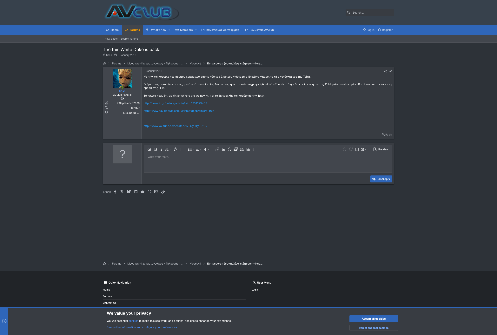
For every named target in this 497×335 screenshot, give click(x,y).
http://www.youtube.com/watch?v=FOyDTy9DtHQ (176, 126)
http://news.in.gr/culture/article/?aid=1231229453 (175, 103)
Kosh (109, 54)
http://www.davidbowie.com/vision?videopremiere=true (179, 110)
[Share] (385, 71)
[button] (169, 29)
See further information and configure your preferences (142, 327)
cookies (133, 320)
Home (106, 289)
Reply (388, 134)
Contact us (109, 302)
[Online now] (122, 87)
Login (254, 289)
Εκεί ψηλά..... (131, 112)
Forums (107, 296)
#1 (390, 71)
